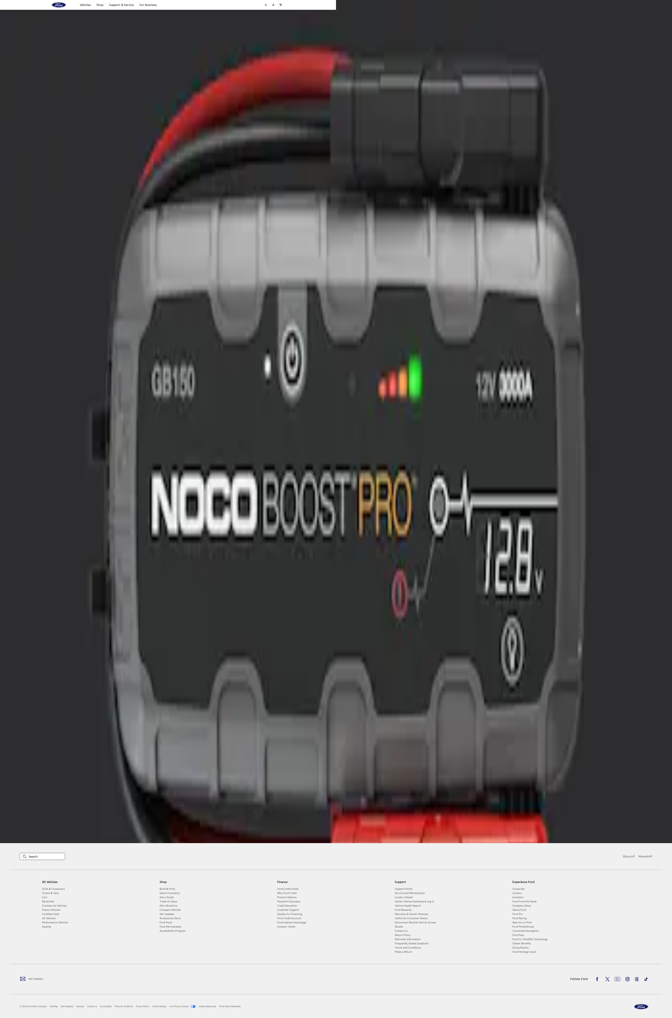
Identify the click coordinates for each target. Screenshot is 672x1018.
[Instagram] (627, 979)
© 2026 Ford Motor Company (33, 1006)
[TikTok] (646, 979)
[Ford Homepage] (641, 1006)
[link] (54, 1006)
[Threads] (637, 979)
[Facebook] (598, 979)
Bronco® (629, 856)
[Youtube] (617, 979)
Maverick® (645, 856)
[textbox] (42, 856)
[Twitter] (607, 979)
